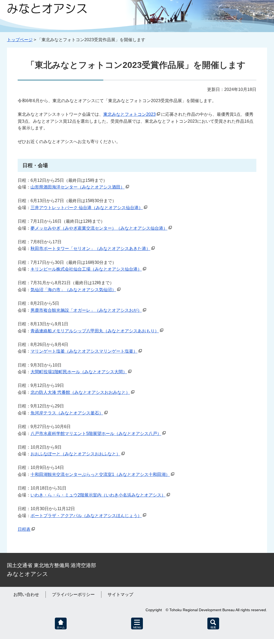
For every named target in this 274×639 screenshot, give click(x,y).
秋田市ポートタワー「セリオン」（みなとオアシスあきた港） (90, 248)
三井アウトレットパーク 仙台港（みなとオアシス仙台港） (87, 207)
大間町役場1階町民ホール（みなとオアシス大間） (79, 371)
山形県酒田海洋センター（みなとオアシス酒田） (78, 187)
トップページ (20, 39)
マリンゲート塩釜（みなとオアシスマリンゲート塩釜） (84, 351)
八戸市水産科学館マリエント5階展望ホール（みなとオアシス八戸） (96, 433)
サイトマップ (120, 594)
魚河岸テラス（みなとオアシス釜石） (67, 413)
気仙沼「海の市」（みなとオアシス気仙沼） (73, 289)
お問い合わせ (26, 594)
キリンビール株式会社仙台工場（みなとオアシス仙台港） (86, 269)
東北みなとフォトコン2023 (129, 114)
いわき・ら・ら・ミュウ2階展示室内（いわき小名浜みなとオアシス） (98, 495)
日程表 (24, 529)
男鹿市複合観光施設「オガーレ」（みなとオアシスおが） (86, 310)
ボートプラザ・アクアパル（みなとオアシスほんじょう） (86, 515)
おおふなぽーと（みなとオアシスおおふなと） (75, 454)
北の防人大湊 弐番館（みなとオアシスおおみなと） (80, 392)
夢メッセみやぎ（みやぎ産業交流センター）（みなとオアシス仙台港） (99, 228)
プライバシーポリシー (73, 594)
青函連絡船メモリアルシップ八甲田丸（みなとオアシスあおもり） (95, 331)
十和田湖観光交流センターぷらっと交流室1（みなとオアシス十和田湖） (100, 474)
